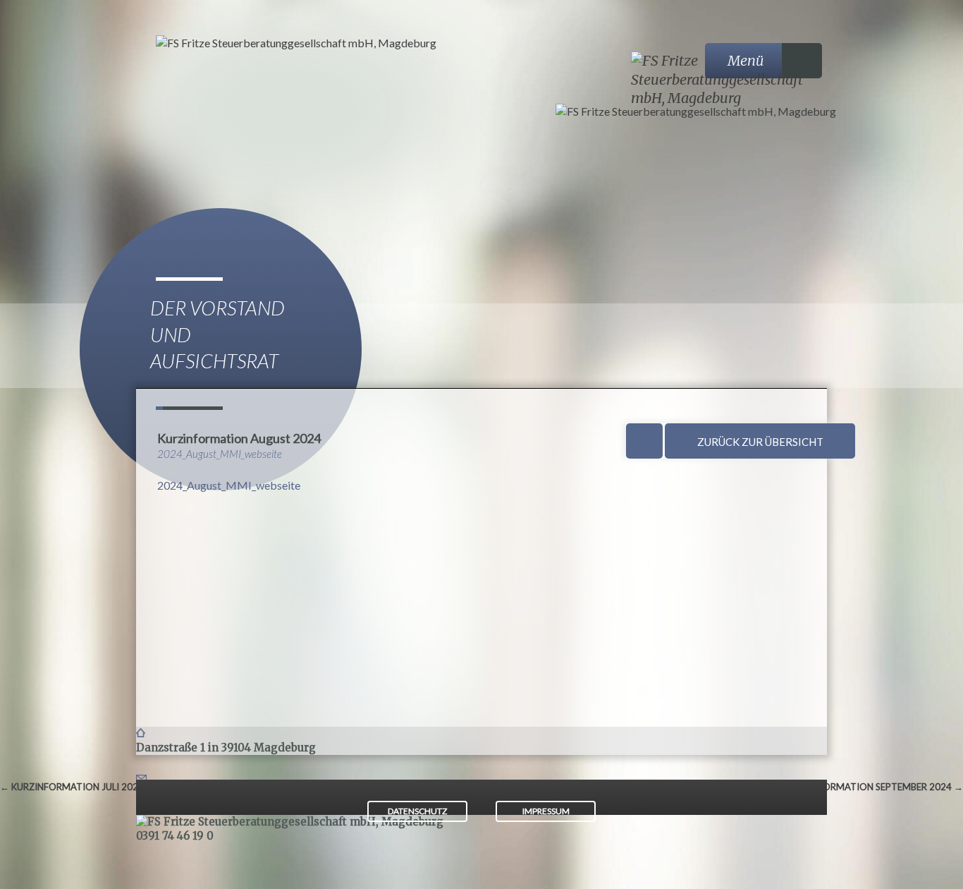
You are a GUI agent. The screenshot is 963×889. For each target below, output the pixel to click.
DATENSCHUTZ (417, 811)
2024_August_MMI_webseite (228, 485)
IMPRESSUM (546, 811)
